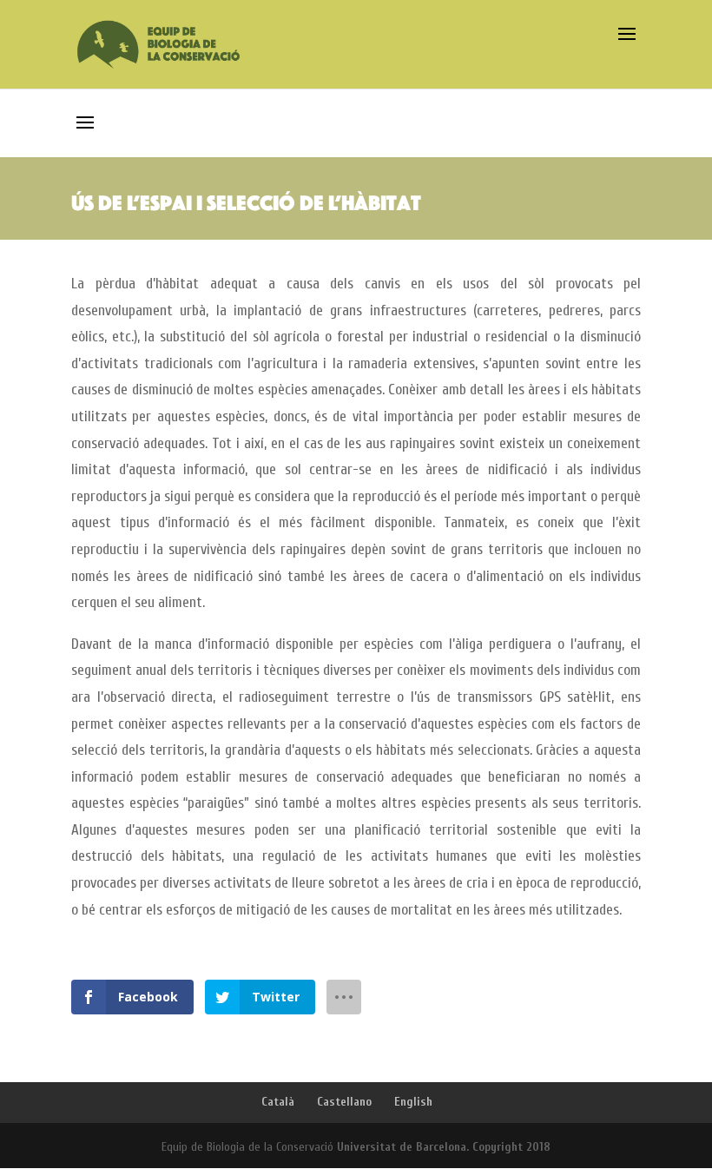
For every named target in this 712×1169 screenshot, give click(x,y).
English (413, 1101)
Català (277, 1101)
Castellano (344, 1101)
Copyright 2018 (511, 1146)
